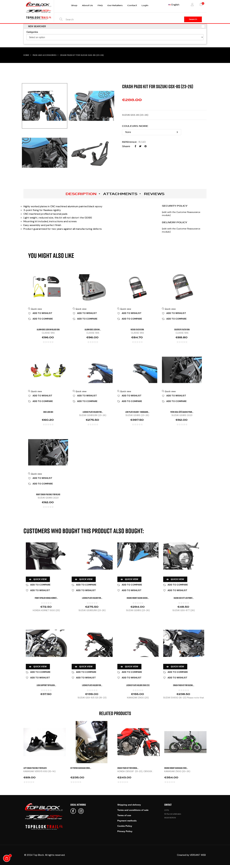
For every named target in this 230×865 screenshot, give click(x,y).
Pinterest (145, 146)
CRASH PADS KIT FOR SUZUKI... (183, 685)
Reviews (154, 193)
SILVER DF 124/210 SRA (182, 329)
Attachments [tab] (120, 193)
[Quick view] (69, 727)
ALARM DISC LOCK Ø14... (93, 329)
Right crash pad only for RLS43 (48, 494)
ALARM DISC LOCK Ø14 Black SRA (48, 329)
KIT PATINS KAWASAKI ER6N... (80, 768)
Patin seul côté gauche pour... (181, 412)
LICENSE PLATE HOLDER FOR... (93, 412)
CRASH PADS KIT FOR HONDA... (127, 768)
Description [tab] (81, 193)
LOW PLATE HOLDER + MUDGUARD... (137, 412)
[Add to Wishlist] (69, 735)
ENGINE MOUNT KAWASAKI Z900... (176, 768)
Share (135, 146)
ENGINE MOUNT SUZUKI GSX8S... (138, 598)
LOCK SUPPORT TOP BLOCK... (46, 685)
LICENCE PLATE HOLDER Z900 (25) (138, 685)
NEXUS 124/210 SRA (137, 329)
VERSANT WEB (198, 855)
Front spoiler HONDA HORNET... (46, 598)
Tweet (140, 146)
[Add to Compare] (69, 743)
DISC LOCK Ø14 (48, 412)
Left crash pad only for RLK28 (35, 768)
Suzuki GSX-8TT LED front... (184, 598)
